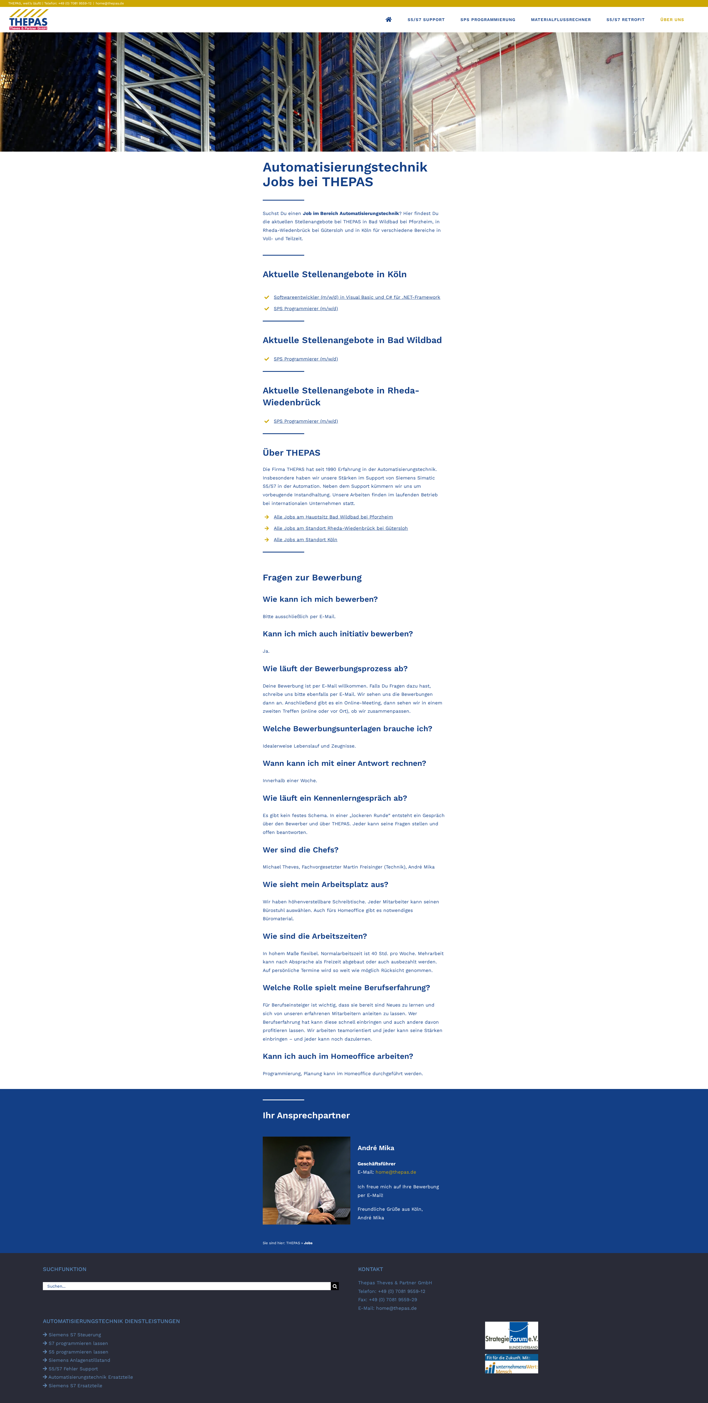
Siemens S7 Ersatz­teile (74, 1385)
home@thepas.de (110, 3)
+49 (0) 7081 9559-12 (74, 3)
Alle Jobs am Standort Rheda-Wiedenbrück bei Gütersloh (341, 528)
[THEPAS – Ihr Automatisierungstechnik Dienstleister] (389, 19)
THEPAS (293, 1243)
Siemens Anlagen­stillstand (78, 1360)
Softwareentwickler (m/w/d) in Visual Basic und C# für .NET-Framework (357, 297)
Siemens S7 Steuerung (74, 1334)
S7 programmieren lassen (77, 1343)
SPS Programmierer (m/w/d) (306, 308)
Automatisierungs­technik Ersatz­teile (90, 1377)
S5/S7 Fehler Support (72, 1368)
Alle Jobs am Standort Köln (305, 539)
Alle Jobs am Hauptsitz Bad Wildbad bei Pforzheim (333, 517)
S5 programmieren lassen (77, 1352)
